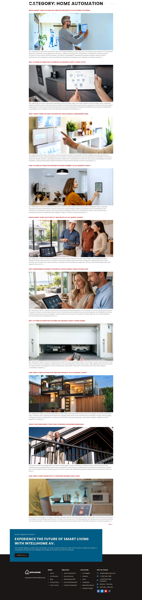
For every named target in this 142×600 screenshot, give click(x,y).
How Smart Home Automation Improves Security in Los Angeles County (58, 372)
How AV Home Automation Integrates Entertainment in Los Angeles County (60, 165)
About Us (70, 3)
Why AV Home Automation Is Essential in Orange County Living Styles (57, 62)
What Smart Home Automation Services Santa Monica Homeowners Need (58, 114)
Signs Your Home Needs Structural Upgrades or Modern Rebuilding (56, 424)
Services (78, 3)
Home (63, 3)
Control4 (88, 3)
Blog (104, 3)
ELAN (97, 3)
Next (111, 524)
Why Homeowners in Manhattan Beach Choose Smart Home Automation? (58, 269)
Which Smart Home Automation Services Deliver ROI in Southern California (59, 10)
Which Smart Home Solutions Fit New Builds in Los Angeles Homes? (56, 217)
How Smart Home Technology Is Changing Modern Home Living (54, 476)
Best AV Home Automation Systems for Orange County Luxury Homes (57, 321)
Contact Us (112, 3)
